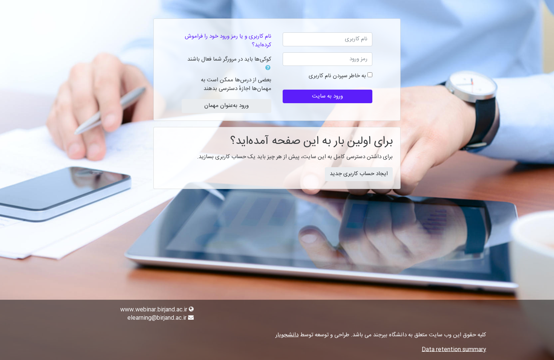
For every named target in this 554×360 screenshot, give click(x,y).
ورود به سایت (327, 96)
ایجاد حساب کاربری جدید (359, 173)
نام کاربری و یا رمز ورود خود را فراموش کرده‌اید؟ (228, 41)
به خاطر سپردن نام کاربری (337, 76)
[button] (266, 68)
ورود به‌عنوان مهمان (226, 105)
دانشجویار (286, 335)
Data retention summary (454, 349)
